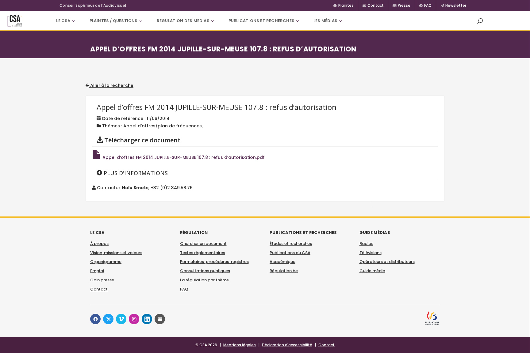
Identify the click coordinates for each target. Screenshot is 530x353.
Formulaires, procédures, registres (214, 262)
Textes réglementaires (202, 253)
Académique (282, 262)
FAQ (184, 289)
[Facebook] (95, 319)
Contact (99, 289)
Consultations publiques (205, 271)
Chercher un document (203, 243)
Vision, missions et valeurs (116, 253)
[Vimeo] (121, 319)
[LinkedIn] (147, 319)
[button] (480, 21)
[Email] (160, 319)
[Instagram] (134, 319)
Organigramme (105, 262)
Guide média (372, 271)
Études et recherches (291, 243)
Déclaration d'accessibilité (287, 344)
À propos (99, 243)
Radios (366, 243)
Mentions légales (239, 344)
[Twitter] (108, 319)
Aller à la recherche (111, 85)
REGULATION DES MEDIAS (183, 21)
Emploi (97, 271)
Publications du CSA (290, 253)
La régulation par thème (204, 280)
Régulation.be (284, 271)
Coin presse (102, 280)
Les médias (325, 21)
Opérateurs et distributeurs (387, 262)
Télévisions (370, 253)
